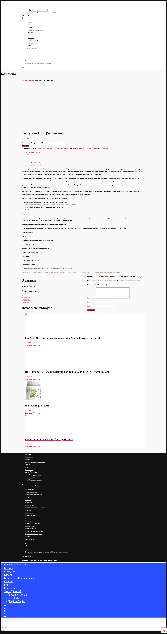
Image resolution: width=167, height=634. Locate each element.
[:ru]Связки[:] (104, 148)
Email (89, 306)
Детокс (27, 497)
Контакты (31, 38)
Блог (29, 35)
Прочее (27, 536)
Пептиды (28, 521)
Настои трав (29, 518)
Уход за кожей (30, 539)
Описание (36, 162)
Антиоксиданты (31, 492)
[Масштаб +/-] (6, 627)
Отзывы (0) (37, 165)
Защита (28, 500)
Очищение (31, 25)
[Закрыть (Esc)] (1, 627)
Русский (36, 43)
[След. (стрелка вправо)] (3, 630)
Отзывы (30, 32)
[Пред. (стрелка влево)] (1, 630)
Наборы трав (30, 515)
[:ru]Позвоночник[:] (91, 148)
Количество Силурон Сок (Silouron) (35, 143)
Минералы (29, 513)
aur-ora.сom (52, 560)
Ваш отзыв (91, 298)
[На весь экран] (5, 627)
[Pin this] (27, 155)
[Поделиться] (3, 627)
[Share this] (26, 155)
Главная (30, 22)
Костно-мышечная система (49, 148)
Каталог (30, 27)
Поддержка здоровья (33, 523)
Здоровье (28, 502)
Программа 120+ (31, 528)
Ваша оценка (92, 285)
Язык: (29, 40)
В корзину (25, 145)
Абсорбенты (29, 489)
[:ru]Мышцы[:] (78, 148)
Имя (89, 302)
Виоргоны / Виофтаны (33, 494)
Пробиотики (29, 526)
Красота (32, 80)
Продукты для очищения (34, 531)
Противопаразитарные (33, 534)
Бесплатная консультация (36, 30)
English (35, 48)
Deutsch (32, 46)
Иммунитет (29, 505)
